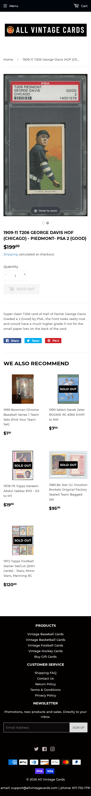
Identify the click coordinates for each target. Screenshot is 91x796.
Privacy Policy (45, 695)
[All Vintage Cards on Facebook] (44, 750)
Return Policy (45, 684)
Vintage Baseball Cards (45, 634)
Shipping (11, 254)
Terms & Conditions (45, 690)
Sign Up (78, 727)
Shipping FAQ (45, 673)
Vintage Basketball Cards (45, 640)
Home (8, 59)
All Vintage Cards (51, 779)
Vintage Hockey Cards (45, 651)
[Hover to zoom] (46, 145)
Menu (13, 6)
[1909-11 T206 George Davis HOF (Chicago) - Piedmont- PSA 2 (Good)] (43, 223)
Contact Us (45, 678)
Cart (84, 6)
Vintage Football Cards (45, 645)
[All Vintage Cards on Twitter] (36, 750)
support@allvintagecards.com (34, 788)
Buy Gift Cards (45, 656)
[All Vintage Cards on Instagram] (52, 750)
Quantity (11, 267)
